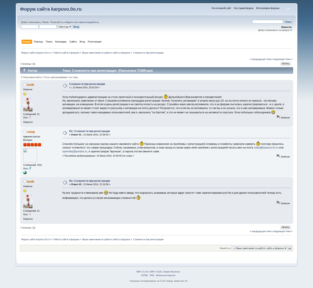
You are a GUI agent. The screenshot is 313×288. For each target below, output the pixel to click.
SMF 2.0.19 (142, 272)
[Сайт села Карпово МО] (25, 173)
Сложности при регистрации (87, 84)
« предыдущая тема (260, 59)
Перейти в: (225, 248)
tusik (30, 84)
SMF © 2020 (156, 272)
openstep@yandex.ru (74, 151)
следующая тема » (282, 59)
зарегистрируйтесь (88, 22)
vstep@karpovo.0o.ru (266, 147)
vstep (31, 132)
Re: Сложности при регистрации (89, 131)
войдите (69, 22)
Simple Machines (171, 272)
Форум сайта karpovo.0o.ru (51, 9)
